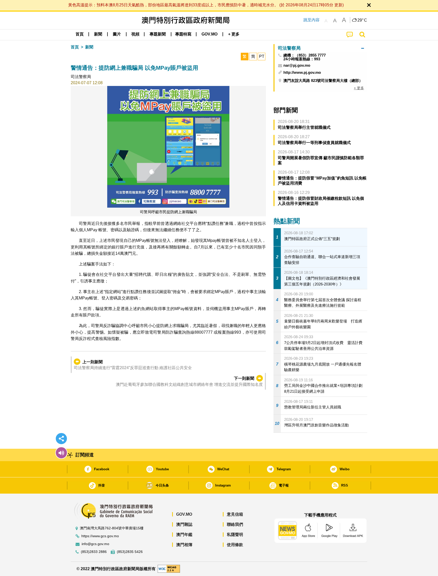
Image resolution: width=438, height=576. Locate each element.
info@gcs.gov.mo (95, 544)
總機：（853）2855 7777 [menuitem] (304, 55)
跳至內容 (311, 20)
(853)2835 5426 (130, 552)
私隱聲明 (235, 534)
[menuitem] (98, 34)
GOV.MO (184, 514)
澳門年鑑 (184, 534)
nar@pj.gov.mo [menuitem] (296, 65)
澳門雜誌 (184, 524)
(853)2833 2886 (94, 552)
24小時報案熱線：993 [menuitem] (301, 59)
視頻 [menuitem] (135, 34)
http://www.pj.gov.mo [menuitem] (302, 72)
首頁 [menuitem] (80, 34)
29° (362, 20)
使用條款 (235, 545)
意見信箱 (235, 514)
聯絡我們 (235, 524)
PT (261, 56)
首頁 (75, 47)
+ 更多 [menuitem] (359, 88)
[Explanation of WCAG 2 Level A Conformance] (169, 568)
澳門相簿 (184, 545)
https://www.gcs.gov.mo (100, 536)
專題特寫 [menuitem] (183, 34)
